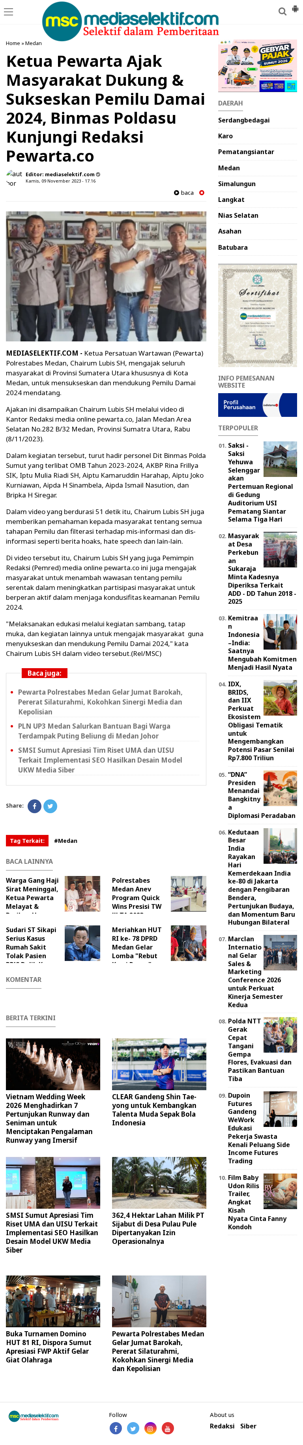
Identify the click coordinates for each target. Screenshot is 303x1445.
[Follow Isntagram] (150, 1428)
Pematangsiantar (246, 151)
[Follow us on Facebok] (116, 1428)
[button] (295, 5)
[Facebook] (34, 806)
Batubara (233, 247)
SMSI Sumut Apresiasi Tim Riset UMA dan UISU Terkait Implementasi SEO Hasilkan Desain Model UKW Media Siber (100, 760)
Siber (248, 1426)
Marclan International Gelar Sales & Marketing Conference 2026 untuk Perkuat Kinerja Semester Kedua (255, 971)
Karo (225, 136)
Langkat (231, 199)
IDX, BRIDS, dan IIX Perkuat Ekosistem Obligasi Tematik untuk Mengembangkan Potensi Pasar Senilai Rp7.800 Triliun (261, 721)
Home (13, 43)
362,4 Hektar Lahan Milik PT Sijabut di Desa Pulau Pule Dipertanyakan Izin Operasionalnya (158, 1228)
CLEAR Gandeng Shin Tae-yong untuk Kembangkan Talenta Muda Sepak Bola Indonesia (154, 1109)
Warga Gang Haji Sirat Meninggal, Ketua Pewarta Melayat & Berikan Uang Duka (32, 902)
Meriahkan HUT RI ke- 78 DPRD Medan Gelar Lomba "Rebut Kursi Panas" (137, 947)
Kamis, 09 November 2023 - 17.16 (60, 181)
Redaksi (222, 1426)
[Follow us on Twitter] (133, 1428)
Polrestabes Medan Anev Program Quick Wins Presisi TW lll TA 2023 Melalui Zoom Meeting (148, 902)
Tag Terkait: (27, 840)
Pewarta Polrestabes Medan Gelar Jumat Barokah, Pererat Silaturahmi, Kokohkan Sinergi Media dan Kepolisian (100, 702)
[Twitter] (50, 806)
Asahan (229, 231)
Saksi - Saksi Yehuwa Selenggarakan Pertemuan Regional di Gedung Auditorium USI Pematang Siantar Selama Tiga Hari (260, 482)
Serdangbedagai (244, 120)
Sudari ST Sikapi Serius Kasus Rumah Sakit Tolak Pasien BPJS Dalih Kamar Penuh (33, 951)
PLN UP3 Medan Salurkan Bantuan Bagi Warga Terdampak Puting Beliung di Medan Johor (94, 731)
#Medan (65, 840)
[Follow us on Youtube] (168, 1428)
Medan (33, 43)
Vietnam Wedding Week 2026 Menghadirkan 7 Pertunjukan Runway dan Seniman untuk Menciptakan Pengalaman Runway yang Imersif (49, 1118)
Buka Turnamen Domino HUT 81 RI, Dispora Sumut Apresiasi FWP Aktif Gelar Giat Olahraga (49, 1346)
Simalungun (237, 183)
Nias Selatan (238, 215)
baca (186, 192)
